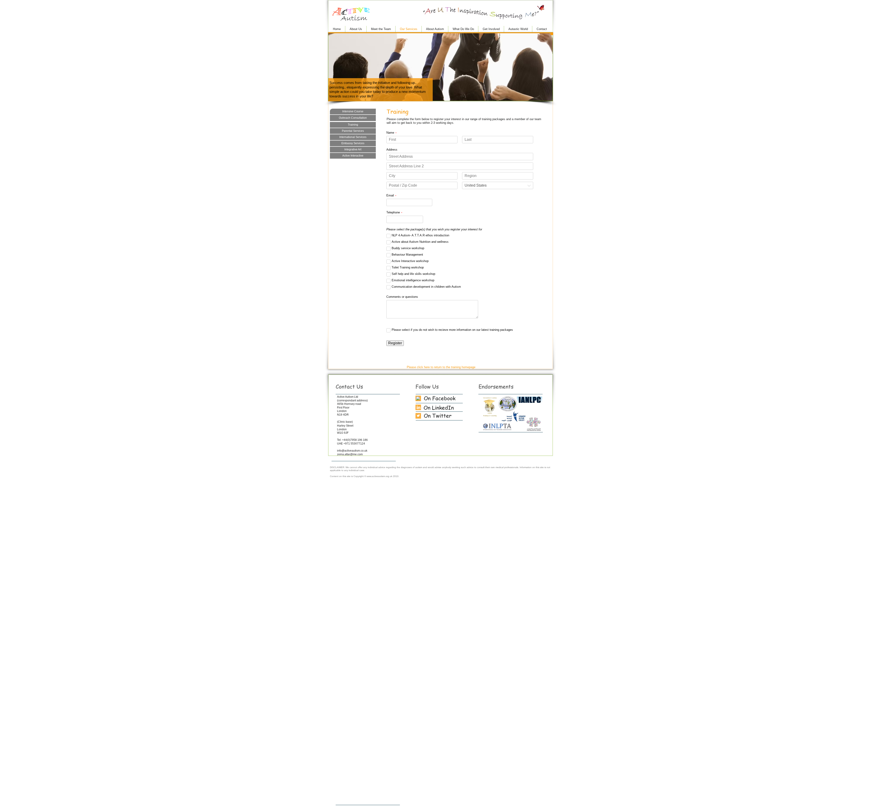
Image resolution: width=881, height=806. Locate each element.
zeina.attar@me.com (350, 454)
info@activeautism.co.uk (352, 450)
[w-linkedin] (418, 407)
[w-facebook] (418, 398)
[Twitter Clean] (418, 415)
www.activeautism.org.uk (379, 476)
